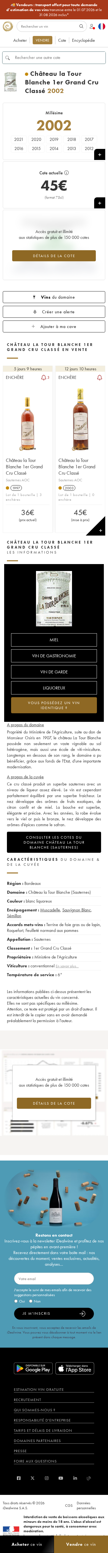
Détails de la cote (54, 255)
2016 (18, 148)
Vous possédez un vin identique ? (54, 705)
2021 (19, 139)
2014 (54, 148)
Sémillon (14, 916)
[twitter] (32, 1478)
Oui (22, 1301)
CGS (69, 1505)
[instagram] (46, 1478)
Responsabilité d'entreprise (42, 1420)
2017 (89, 139)
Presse (20, 1450)
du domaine (58, 297)
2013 (71, 148)
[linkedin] (75, 1478)
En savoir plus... (67, 965)
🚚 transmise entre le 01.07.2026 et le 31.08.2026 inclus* (54, 9)
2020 (36, 139)
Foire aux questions (35, 1461)
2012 (89, 148)
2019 (54, 139)
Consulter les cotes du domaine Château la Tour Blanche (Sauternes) (54, 842)
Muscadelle (50, 910)
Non (37, 1301)
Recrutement (27, 1399)
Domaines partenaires (37, 1440)
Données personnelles (86, 1505)
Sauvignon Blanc (76, 910)
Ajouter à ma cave (58, 326)
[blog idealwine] (89, 1478)
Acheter (20, 40)
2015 (36, 148)
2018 (71, 139)
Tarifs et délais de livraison (43, 1430)
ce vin (27, 1544)
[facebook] (18, 1478)
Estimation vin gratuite (39, 1389)
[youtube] (60, 1478)
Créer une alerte (58, 312)
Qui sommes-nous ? (34, 1409)
